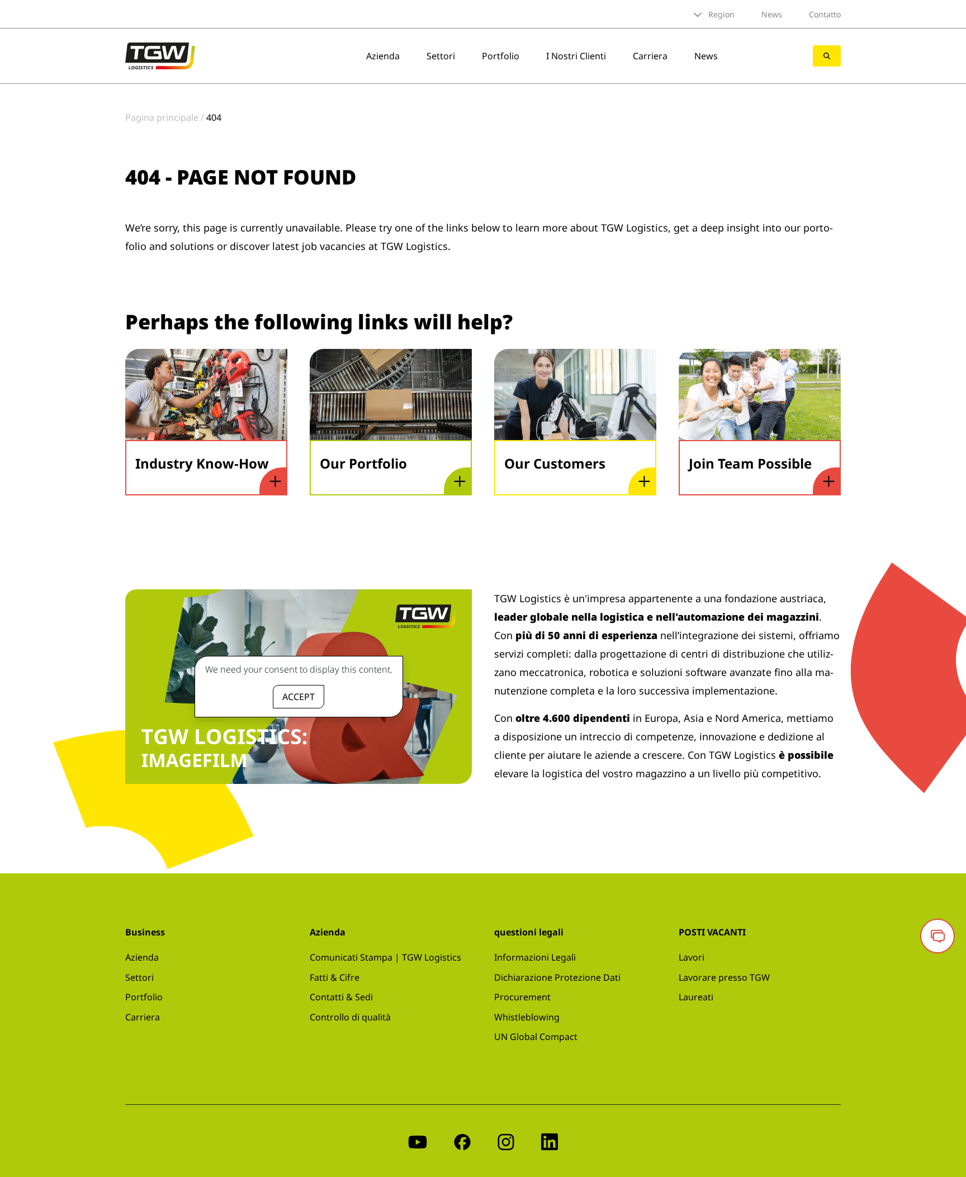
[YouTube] (417, 1141)
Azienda (383, 56)
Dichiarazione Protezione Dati (557, 977)
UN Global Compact (535, 1037)
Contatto (825, 14)
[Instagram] (506, 1141)
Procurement (522, 997)
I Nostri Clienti (576, 56)
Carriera (650, 56)
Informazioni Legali (535, 957)
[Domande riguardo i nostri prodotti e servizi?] (937, 936)
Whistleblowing (527, 1017)
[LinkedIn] (549, 1141)
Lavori (691, 957)
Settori (441, 56)
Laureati (696, 997)
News (771, 14)
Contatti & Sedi (341, 997)
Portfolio (500, 56)
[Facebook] (462, 1141)
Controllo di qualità (350, 1017)
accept (298, 697)
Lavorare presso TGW (724, 977)
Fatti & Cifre (334, 977)
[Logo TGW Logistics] (160, 55)
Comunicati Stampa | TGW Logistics (385, 957)
